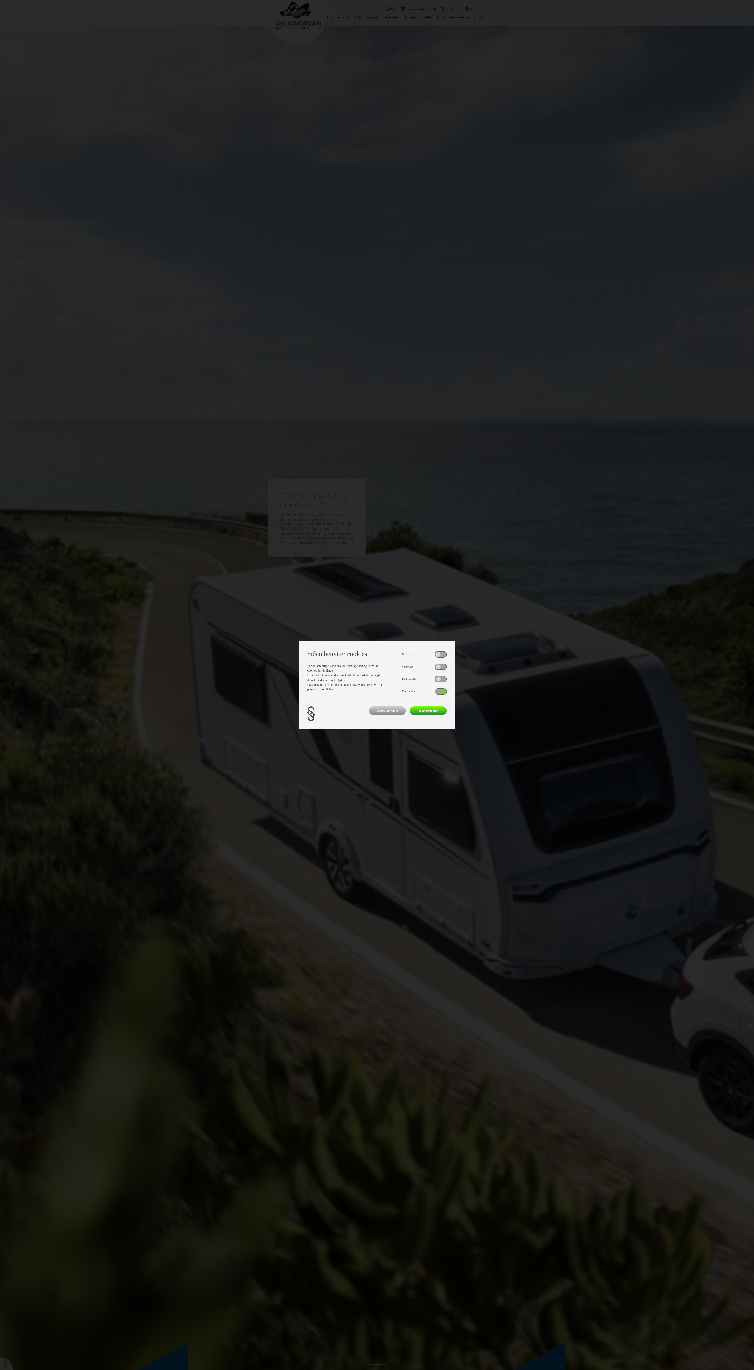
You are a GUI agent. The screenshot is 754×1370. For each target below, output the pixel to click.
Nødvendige (408, 691)
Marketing (407, 654)
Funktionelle (409, 679)
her (331, 689)
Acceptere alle (428, 710)
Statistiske (407, 666)
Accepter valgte (387, 710)
